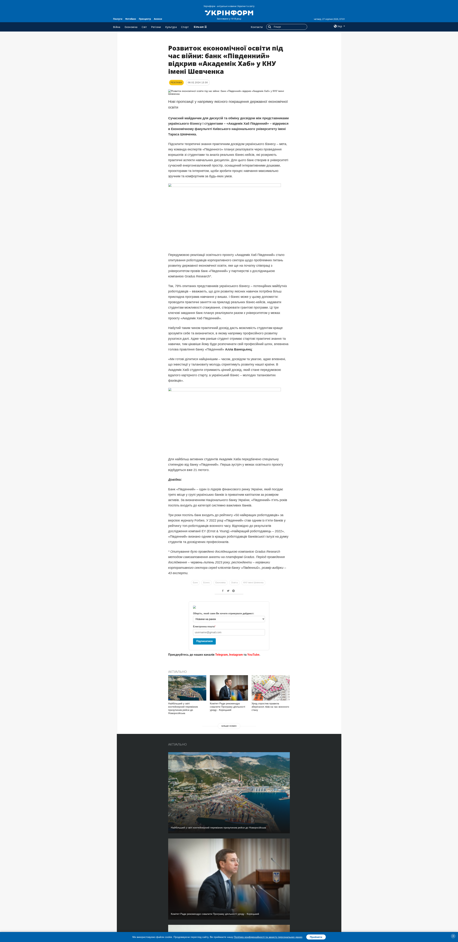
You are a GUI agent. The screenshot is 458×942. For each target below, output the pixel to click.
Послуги (117, 18)
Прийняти (316, 937)
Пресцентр (145, 18)
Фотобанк (130, 18)
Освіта (234, 582)
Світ (144, 27)
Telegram (221, 654)
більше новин (229, 726)
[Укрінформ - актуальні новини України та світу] (229, 13)
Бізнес (206, 582)
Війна (116, 27)
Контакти (257, 27)
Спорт (185, 27)
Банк (195, 582)
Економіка (131, 27)
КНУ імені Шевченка (253, 582)
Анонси (158, 18)
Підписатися (204, 641)
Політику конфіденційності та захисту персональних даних (268, 937)
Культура (171, 27)
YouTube (253, 654)
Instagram (236, 654)
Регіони (156, 27)
